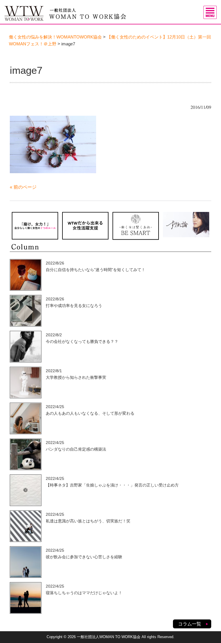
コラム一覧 (189, 623)
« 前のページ (23, 187)
